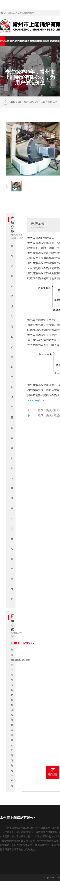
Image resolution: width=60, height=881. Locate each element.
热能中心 (37, 41)
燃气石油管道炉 (32, 41)
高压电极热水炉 (27, 41)
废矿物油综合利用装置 (47, 41)
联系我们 (57, 41)
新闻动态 (52, 41)
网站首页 (2, 41)
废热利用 (42, 41)
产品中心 (35, 102)
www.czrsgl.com (36, 400)
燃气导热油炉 (12, 41)
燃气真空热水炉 (22, 41)
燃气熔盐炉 (17, 41)
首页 (26, 102)
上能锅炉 (7, 41)
